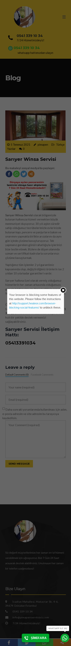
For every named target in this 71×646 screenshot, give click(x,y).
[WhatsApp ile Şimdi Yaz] (65, 638)
